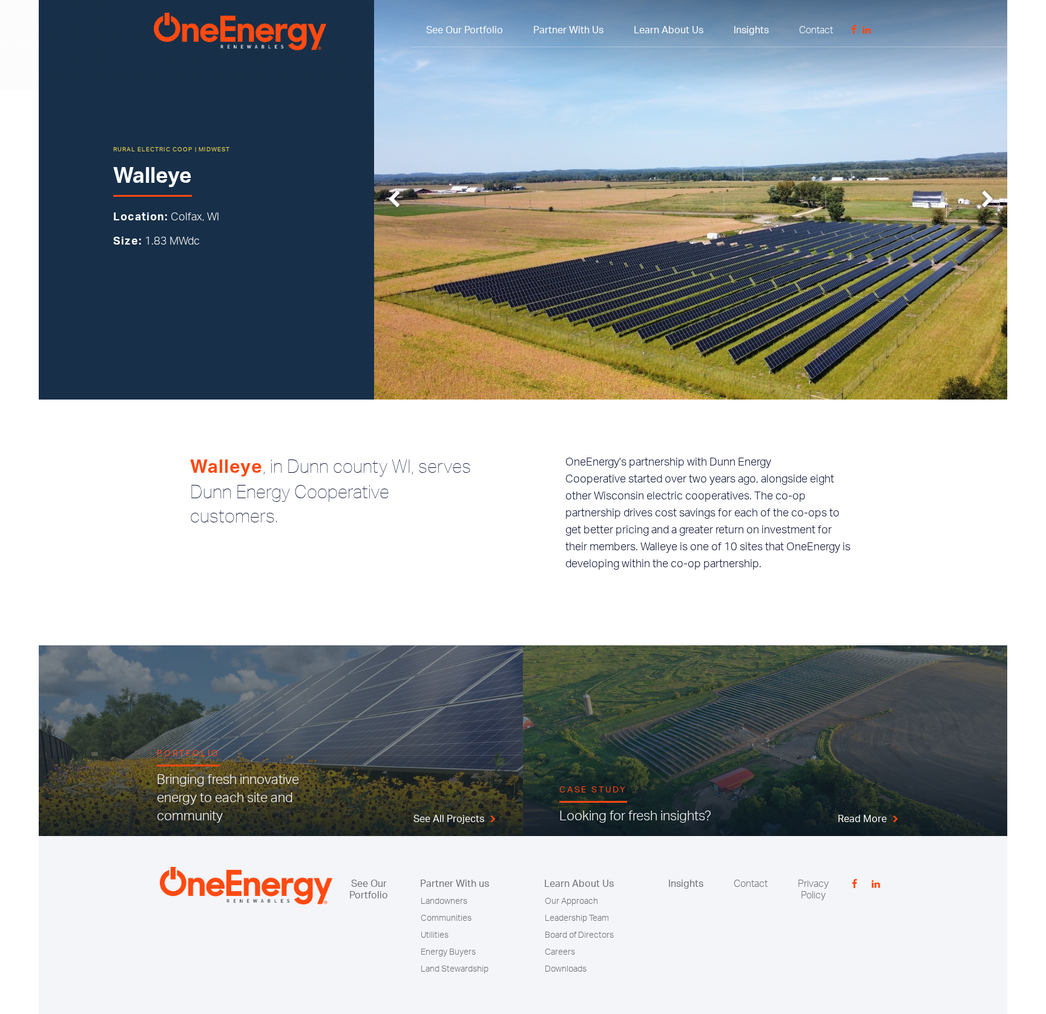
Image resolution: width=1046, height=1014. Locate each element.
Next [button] (987, 200)
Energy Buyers (448, 952)
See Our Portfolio (464, 30)
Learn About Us (668, 30)
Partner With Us (568, 30)
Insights (751, 30)
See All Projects (448, 819)
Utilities (435, 935)
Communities (446, 918)
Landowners (444, 901)
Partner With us (454, 884)
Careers (560, 952)
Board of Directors (579, 935)
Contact (816, 30)
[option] (690, 200)
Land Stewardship (454, 969)
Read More (862, 819)
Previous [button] (393, 200)
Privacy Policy (813, 889)
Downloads (566, 969)
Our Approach (571, 901)
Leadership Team (577, 918)
